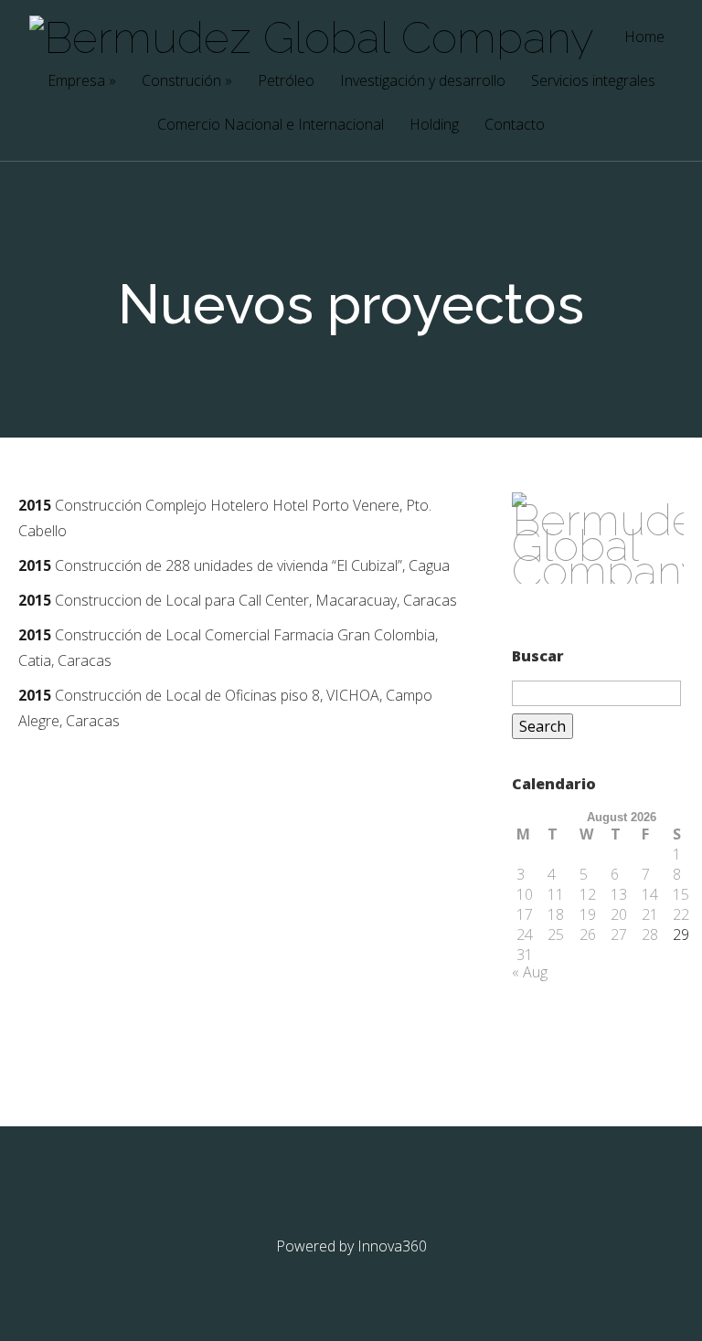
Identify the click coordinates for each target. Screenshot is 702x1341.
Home (644, 38)
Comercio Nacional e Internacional (270, 125)
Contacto (514, 125)
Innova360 (392, 1246)
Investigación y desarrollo (422, 81)
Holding (434, 125)
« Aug (530, 972)
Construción (187, 81)
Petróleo (286, 81)
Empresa (82, 81)
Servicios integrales (593, 81)
